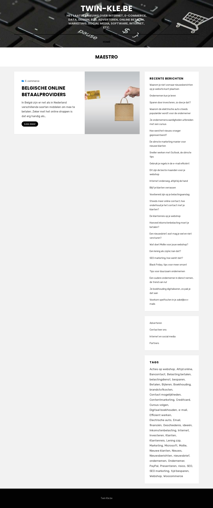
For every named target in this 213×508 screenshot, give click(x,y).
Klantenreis (157, 440)
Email (176, 420)
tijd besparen (180, 471)
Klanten (171, 435)
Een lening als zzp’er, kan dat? (165, 251)
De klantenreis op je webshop (165, 216)
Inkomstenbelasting (163, 430)
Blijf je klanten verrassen (163, 187)
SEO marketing (159, 471)
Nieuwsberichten (161, 455)
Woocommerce (173, 476)
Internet (183, 430)
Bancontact (157, 374)
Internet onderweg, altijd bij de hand (169, 181)
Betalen (155, 384)
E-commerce (32, 81)
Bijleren (167, 384)
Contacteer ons (158, 329)
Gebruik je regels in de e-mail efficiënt (170, 163)
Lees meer (30, 124)
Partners (154, 343)
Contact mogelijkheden (165, 394)
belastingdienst (160, 379)
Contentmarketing (162, 399)
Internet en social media (163, 336)
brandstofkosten (161, 389)
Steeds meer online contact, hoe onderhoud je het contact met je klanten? (167, 205)
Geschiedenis (172, 425)
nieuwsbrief (181, 455)
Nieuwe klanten (160, 450)
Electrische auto (160, 420)
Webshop (156, 476)
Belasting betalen (179, 374)
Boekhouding (182, 384)
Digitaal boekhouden (163, 410)
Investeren (157, 435)
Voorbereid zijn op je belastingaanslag (170, 194)
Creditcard (183, 399)
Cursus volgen (159, 405)
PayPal (154, 466)
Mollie (183, 445)
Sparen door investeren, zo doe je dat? (170, 102)
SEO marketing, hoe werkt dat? (166, 258)
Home (106, 42)
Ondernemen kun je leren (163, 95)
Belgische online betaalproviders (44, 91)
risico (181, 466)
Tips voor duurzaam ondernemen (167, 271)
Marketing (156, 445)
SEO (189, 466)
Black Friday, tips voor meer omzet (168, 264)
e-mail (183, 410)
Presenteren (168, 466)
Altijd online (184, 369)
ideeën (187, 425)
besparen (178, 379)
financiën (156, 425)
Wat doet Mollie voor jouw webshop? (169, 244)
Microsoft (171, 445)
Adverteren (156, 323)
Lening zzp (173, 440)
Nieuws (177, 450)
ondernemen (158, 460)
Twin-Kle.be (106, 8)
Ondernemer (176, 460)
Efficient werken (160, 415)
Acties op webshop (162, 369)
